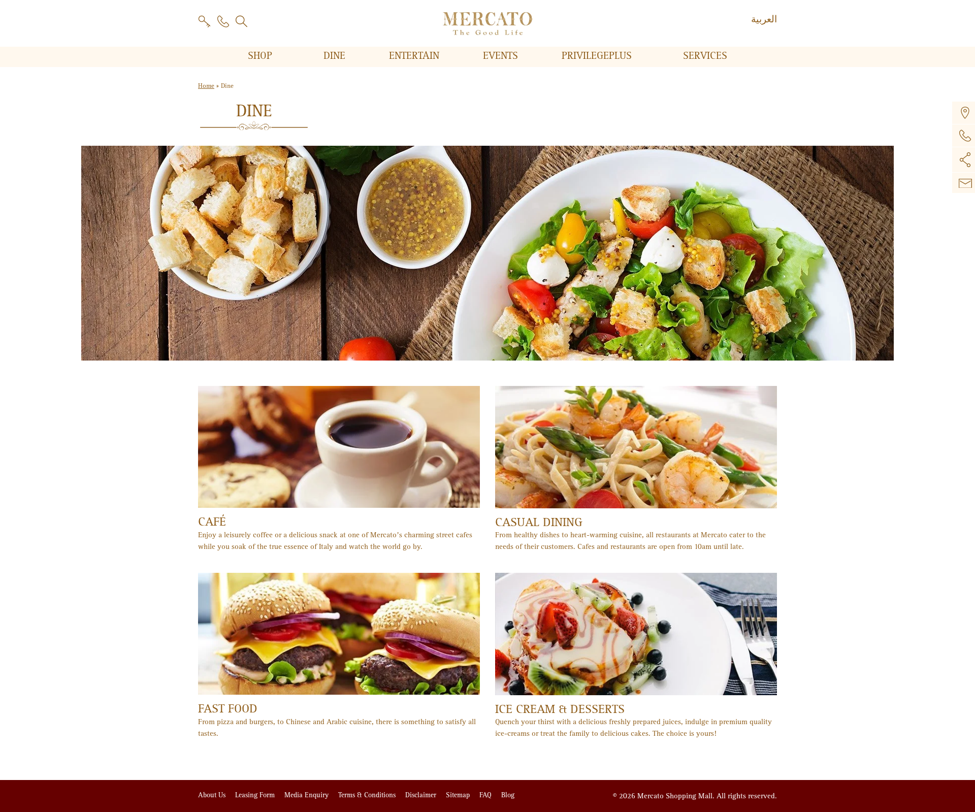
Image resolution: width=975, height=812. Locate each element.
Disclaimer (421, 795)
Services (705, 56)
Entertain (415, 56)
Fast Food (227, 708)
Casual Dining (538, 522)
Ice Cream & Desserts (560, 709)
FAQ (486, 795)
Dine (335, 56)
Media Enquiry (307, 795)
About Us (213, 795)
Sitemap (459, 795)
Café (212, 521)
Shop (261, 56)
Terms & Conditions (368, 795)
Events (502, 56)
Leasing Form (256, 795)
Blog (507, 795)
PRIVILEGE (597, 56)
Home (206, 86)
